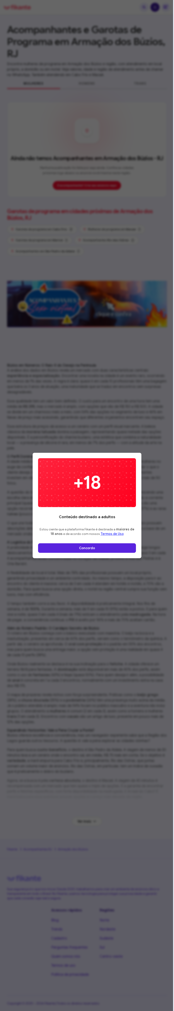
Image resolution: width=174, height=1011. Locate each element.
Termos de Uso (112, 534)
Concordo (87, 548)
